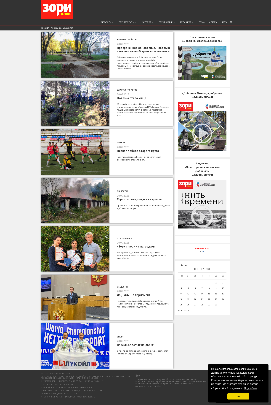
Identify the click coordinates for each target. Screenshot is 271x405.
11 (181, 293)
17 (223, 293)
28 (202, 304)
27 (195, 304)
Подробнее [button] (250, 388)
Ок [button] (238, 396)
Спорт (120, 337)
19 (188, 299)
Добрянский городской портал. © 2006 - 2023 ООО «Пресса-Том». (167, 379)
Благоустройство (127, 40)
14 (202, 293)
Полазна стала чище (131, 98)
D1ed (159, 386)
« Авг (180, 310)
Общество (123, 191)
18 (181, 299)
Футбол (121, 143)
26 (188, 304)
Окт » (186, 310)
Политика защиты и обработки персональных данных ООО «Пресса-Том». (171, 381)
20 (195, 299)
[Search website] (231, 22)
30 (216, 304)
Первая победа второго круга (138, 150)
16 (216, 293)
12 (188, 293)
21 (202, 299)
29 (209, 304)
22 (209, 299)
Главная (45, 28)
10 (223, 288)
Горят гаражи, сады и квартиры (139, 199)
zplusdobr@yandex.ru (84, 397)
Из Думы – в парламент (133, 295)
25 (181, 304)
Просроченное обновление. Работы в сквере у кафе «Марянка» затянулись (143, 49)
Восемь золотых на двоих (135, 345)
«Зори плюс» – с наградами (136, 246)
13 (195, 293)
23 (216, 299)
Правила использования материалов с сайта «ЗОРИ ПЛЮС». (164, 383)
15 (209, 293)
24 (223, 299)
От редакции (124, 238)
